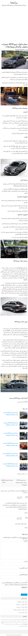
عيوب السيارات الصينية (18, 624)
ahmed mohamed (19, 49)
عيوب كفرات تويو (23, 612)
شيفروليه (14, 622)
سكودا (23, 622)
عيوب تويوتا (12, 624)
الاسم (25, 561)
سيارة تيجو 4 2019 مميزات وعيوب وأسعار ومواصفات (21, 482)
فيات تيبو (20, 496)
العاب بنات (2, 619)
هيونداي (20, 626)
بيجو (26, 622)
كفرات (6, 624)
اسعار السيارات (24, 619)
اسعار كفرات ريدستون (21, 607)
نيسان (23, 626)
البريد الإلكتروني (23, 568)
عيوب (5, 622)
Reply (26, 512)
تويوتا (25, 622)
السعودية (5, 619)
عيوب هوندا (9, 624)
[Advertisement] (14, 24)
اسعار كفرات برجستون (21, 604)
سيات (21, 622)
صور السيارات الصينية (9, 622)
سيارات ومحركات (21, 473)
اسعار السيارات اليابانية (10, 619)
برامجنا (14, 2)
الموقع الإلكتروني (23, 574)
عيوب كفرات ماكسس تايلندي (20, 609)
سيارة (16, 622)
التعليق (25, 540)
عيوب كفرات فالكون (22, 601)
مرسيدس (25, 626)
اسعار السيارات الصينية (17, 619)
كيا (4, 624)
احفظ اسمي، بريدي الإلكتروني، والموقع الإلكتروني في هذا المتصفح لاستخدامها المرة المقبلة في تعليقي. (14, 583)
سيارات (19, 622)
